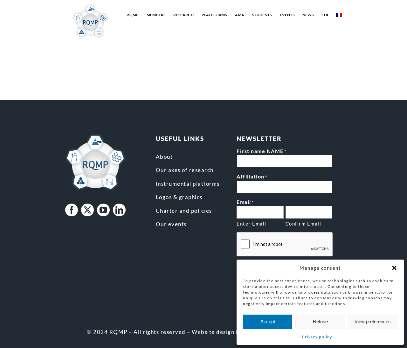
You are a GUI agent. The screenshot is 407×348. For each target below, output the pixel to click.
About (164, 156)
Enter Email (251, 223)
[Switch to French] (339, 15)
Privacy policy (317, 336)
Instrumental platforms (188, 183)
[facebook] (71, 210)
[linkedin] (119, 210)
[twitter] (87, 210)
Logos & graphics (179, 197)
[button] (394, 268)
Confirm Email (303, 223)
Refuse (320, 321)
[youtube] (103, 210)
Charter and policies (184, 210)
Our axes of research (185, 170)
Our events (171, 224)
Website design (213, 332)
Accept (267, 321)
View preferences (373, 321)
